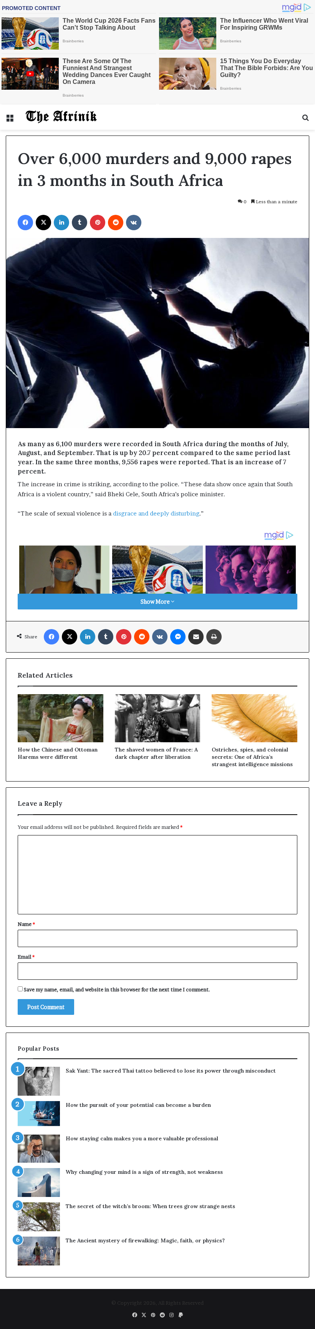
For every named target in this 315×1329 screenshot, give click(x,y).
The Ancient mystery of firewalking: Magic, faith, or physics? (145, 1240)
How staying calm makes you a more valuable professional (142, 1138)
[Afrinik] (61, 117)
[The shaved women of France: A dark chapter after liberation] (158, 718)
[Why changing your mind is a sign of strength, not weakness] (39, 1182)
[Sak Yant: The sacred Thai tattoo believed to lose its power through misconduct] (39, 1081)
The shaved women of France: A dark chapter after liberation (156, 753)
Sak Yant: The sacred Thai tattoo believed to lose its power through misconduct (171, 1070)
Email (26, 957)
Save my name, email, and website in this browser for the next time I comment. (117, 989)
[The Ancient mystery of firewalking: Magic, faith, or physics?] (39, 1251)
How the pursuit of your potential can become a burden (138, 1104)
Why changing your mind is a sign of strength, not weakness (144, 1171)
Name (26, 924)
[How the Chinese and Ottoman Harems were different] (60, 718)
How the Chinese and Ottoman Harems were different (58, 753)
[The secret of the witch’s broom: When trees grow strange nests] (39, 1216)
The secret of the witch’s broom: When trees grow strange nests (150, 1206)
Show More (156, 601)
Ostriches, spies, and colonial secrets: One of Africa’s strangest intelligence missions (252, 757)
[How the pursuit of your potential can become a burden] (39, 1115)
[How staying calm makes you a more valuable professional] (39, 1149)
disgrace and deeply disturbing (156, 513)
